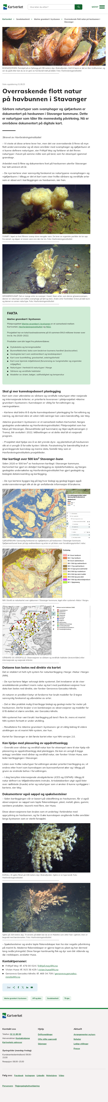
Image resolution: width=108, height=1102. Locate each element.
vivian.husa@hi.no (48, 969)
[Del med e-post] (32, 987)
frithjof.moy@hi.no (48, 965)
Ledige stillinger (81, 1044)
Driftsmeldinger (45, 1034)
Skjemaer (42, 1044)
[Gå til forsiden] (13, 7)
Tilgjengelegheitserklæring (27, 1086)
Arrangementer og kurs (84, 1034)
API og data (36, 998)
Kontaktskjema (23, 1038)
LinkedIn (40, 1075)
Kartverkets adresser (12, 1042)
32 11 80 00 (15, 1034)
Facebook (18, 1075)
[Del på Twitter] (23, 987)
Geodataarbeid (52, 998)
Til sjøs (66, 998)
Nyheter (77, 1039)
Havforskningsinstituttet (31, 326)
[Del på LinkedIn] (27, 987)
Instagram (30, 1075)
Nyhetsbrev (51, 1075)
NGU (48, 326)
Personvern (7, 1086)
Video (61, 1075)
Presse (77, 1048)
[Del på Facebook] (18, 987)
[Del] (14, 987)
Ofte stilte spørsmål (47, 1039)
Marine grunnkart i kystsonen (36, 323)
